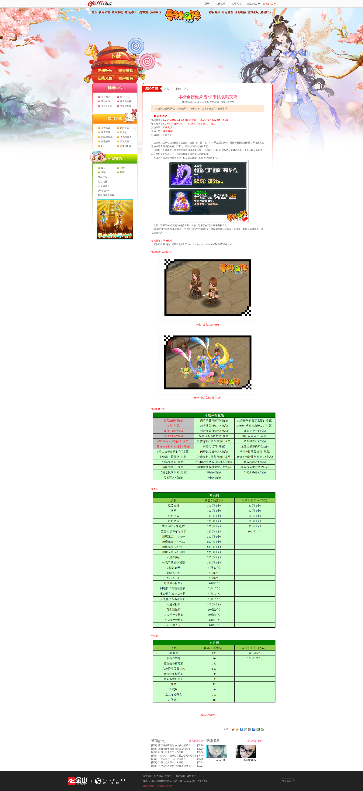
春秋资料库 (125, 106)
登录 (207, 3)
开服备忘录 (106, 106)
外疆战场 (105, 141)
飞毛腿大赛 (125, 137)
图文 (103, 167)
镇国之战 (124, 128)
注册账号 (220, 3)
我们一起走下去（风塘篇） (171, 762)
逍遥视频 (240, 12)
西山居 (109, 781)
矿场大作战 (106, 137)
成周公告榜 (125, 101)
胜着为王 (102, 181)
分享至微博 (233, 729)
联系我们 (180, 776)
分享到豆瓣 (258, 729)
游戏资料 (130, 12)
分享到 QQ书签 (249, 729)
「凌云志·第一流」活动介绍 (172, 759)
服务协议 (158, 776)
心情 (122, 167)
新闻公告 (104, 12)
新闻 (178, 88)
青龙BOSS (125, 146)
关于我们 (147, 776)
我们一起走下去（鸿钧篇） (171, 752)
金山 (78, 781)
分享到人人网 (241, 729)
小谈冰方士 (103, 186)
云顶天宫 (124, 141)
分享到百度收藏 (253, 729)
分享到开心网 (237, 729)
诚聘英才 (191, 776)
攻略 (103, 172)
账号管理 (227, 12)
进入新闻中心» (196, 740)
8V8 (103, 146)
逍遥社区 (266, 12)
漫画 (122, 172)
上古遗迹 (105, 128)
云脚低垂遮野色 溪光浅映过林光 (174, 766)
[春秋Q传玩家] (246, 757)
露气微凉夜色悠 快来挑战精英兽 (174, 745)
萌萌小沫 (220, 760)
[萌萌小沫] (216, 757)
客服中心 (169, 776)
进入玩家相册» (254, 740)
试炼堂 (123, 132)
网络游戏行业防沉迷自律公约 (157, 786)
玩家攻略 (143, 12)
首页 (94, 12)
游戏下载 (117, 12)
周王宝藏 (105, 132)
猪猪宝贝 (102, 177)
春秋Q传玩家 (250, 760)
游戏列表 (268, 3)
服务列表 (252, 3)
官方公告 (124, 97)
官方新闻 (105, 97)
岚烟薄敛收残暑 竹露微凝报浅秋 (174, 748)
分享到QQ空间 (262, 729)
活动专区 (155, 12)
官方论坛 (253, 12)
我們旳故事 (103, 190)
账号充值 (236, 3)
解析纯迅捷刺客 (106, 195)
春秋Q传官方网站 (184, 23)
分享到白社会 (245, 729)
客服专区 (214, 12)
